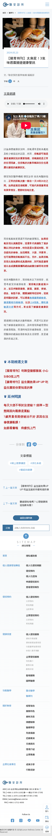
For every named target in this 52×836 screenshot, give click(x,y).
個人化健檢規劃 (33, 565)
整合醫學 (30, 690)
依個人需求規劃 (32, 650)
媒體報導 (30, 722)
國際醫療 (30, 680)
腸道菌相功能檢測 (13, 302)
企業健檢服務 (32, 656)
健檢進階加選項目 (33, 642)
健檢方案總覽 (31, 638)
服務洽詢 (30, 665)
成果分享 (30, 764)
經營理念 (30, 705)
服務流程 (30, 669)
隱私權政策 (31, 555)
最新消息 (30, 716)
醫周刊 (29, 695)
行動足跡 (30, 769)
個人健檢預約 (32, 596)
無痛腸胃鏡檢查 (37, 298)
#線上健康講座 (17, 463)
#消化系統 (35, 463)
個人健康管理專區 (11, 565)
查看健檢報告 (32, 587)
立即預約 (30, 601)
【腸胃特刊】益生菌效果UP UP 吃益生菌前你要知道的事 (34, 487)
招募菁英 (30, 738)
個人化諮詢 (31, 576)
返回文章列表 (26, 517)
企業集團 (30, 754)
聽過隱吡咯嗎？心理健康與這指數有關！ (34, 503)
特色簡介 (30, 661)
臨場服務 (30, 675)
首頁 (5, 555)
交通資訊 (30, 743)
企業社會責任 (9, 764)
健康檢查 (7, 634)
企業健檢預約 (32, 615)
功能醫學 (7, 690)
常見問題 (30, 605)
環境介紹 (30, 749)
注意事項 (30, 609)
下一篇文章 (11, 503)
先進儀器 (30, 732)
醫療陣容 (30, 727)
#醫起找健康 (25, 469)
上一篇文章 (11, 487)
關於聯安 (7, 705)
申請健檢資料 (32, 581)
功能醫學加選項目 (33, 646)
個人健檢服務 (32, 634)
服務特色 (30, 711)
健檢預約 (30, 570)
